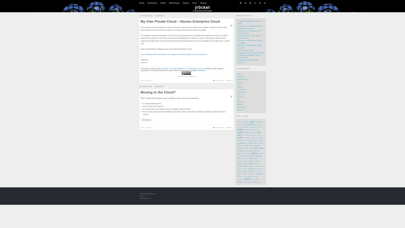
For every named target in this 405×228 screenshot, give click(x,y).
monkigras (251, 161)
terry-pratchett (249, 176)
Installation (163, 54)
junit (249, 153)
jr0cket (202, 7)
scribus (239, 173)
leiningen (247, 156)
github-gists (256, 143)
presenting (240, 107)
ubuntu (159, 16)
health (251, 148)
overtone (256, 166)
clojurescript (247, 129)
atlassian (250, 124)
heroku (256, 148)
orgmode (251, 166)
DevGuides (152, 3)
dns (252, 135)
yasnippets (254, 181)
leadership (260, 153)
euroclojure (259, 137)
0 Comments (219, 80)
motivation (257, 161)
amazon (239, 124)
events (239, 97)
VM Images (172, 54)
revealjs (239, 171)
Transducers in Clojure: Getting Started (250, 53)
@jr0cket (144, 62)
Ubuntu (203, 3)
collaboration (246, 132)
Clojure (186, 3)
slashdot (253, 173)
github (239, 104)
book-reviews (241, 79)
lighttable (259, 156)
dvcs (258, 135)
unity (252, 179)
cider (260, 127)
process (256, 168)
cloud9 (256, 129)
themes (256, 176)
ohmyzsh (257, 163)
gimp (238, 143)
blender (259, 124)
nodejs (245, 163)
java (252, 150)
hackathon (257, 145)
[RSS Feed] (260, 3)
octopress (251, 163)
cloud (143, 80)
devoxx (244, 135)
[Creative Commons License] (186, 73)
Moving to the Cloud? (158, 92)
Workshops (174, 3)
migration (245, 161)
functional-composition (251, 140)
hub (244, 150)
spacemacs (259, 174)
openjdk (239, 166)
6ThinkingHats (245, 122)
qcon (260, 168)
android (244, 124)
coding (239, 87)
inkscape (248, 150)
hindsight (239, 150)
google (246, 145)
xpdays (248, 181)
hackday (239, 148)
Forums (194, 54)
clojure (239, 82)
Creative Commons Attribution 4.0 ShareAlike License (183, 68)
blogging (240, 77)
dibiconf (249, 135)
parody (261, 166)
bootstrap (246, 127)
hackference (246, 148)
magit (250, 158)
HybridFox (202, 54)
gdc (259, 140)
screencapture (256, 171)
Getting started (151, 54)
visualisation (240, 181)
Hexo (194, 3)
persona (239, 168)
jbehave (245, 153)
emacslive (247, 137)
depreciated (254, 132)
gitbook (239, 102)
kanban (254, 153)
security (248, 173)
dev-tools (240, 92)
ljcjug (239, 158)
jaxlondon (239, 153)
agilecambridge (259, 122)
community (241, 89)
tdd (244, 176)
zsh (258, 181)
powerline (244, 168)
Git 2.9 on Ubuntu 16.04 (245, 50)
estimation (253, 137)
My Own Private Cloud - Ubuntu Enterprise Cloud (180, 21)
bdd (255, 124)
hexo (261, 148)
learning (242, 156)
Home (141, 3)
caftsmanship (252, 127)
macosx (246, 158)
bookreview (240, 127)
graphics (251, 145)
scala (250, 171)
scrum (243, 173)
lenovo (253, 156)
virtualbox (257, 179)
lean (238, 156)
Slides (163, 3)
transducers (240, 179)
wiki (245, 181)
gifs (261, 140)
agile (239, 74)
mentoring (239, 161)
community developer (202, 11)
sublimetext (240, 176)
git (238, 99)
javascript (256, 150)
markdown (255, 158)
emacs (239, 94)
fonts (244, 140)
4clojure (239, 122)
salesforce (245, 171)
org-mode (245, 166)
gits (242, 145)
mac (243, 158)
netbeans (240, 163)
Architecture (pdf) (184, 54)
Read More (146, 120)
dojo (255, 135)
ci (257, 127)
